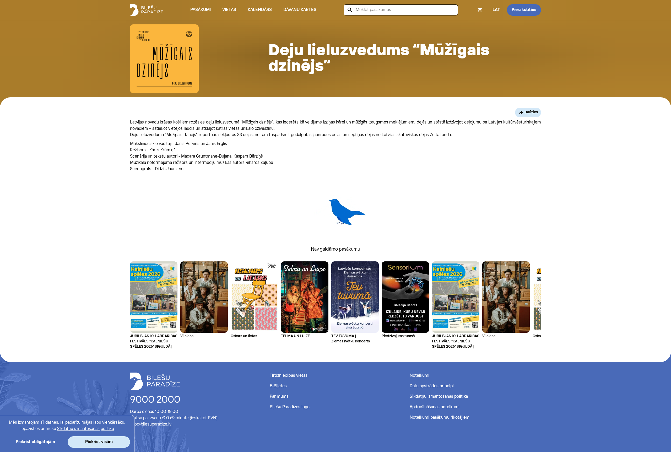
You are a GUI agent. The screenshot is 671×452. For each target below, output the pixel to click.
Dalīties (531, 112)
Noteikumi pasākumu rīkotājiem (439, 417)
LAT (496, 10)
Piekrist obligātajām (35, 442)
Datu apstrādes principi (432, 386)
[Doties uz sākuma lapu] (146, 10)
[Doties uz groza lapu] (473, 10)
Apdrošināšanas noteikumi (434, 407)
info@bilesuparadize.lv (150, 424)
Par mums (279, 397)
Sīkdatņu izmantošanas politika (439, 397)
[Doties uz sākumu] (155, 381)
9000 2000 (155, 400)
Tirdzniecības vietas (288, 376)
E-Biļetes (278, 386)
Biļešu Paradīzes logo (290, 407)
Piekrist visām (99, 442)
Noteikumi (419, 376)
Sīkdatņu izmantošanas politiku (85, 429)
